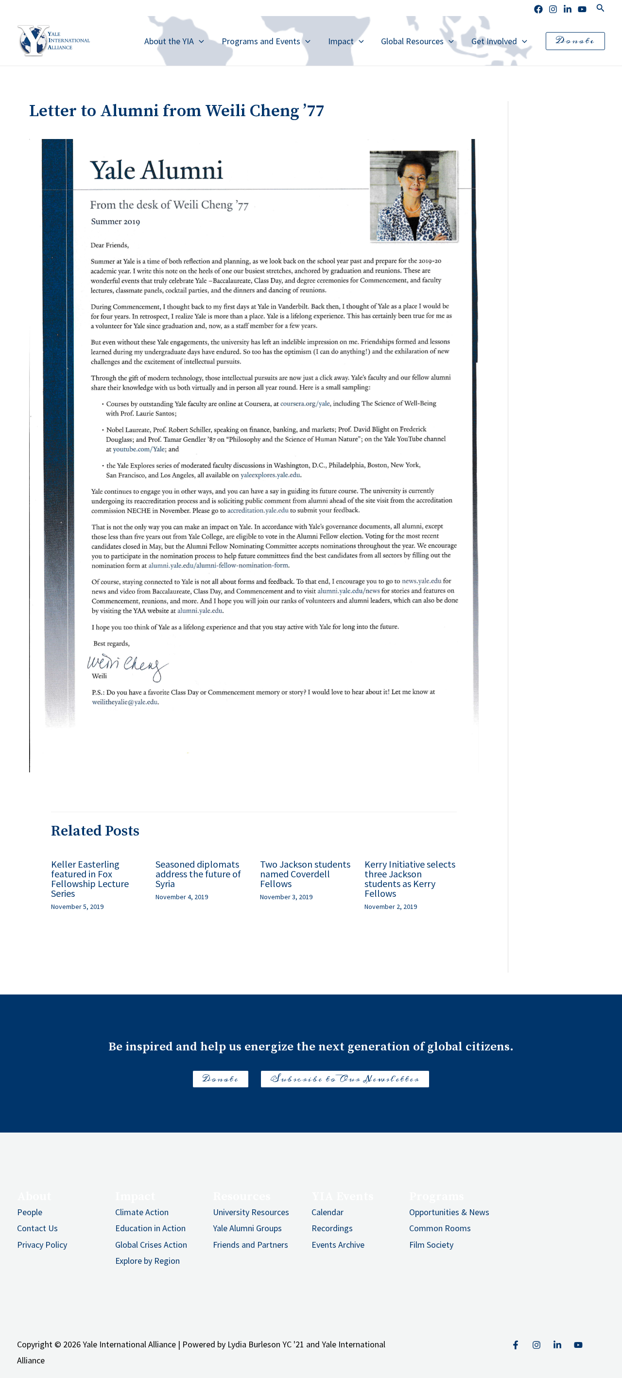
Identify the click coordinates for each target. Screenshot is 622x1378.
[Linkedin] (557, 1345)
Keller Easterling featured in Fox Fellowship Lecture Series (90, 878)
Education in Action (150, 1228)
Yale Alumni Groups (247, 1228)
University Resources (251, 1212)
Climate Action (142, 1212)
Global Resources (412, 41)
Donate (221, 1079)
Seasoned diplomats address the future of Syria (198, 874)
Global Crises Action (151, 1244)
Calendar (327, 1212)
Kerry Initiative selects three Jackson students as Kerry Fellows (409, 878)
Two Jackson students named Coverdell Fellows (305, 874)
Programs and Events (261, 41)
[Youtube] (582, 9)
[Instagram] (553, 9)
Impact (341, 41)
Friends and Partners (250, 1244)
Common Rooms (440, 1228)
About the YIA (169, 41)
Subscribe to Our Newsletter (345, 1079)
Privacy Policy (42, 1244)
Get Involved (494, 41)
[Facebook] (538, 9)
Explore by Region (147, 1260)
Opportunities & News (449, 1212)
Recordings (332, 1228)
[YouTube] (578, 1345)
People (29, 1212)
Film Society (431, 1244)
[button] (600, 8)
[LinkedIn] (567, 9)
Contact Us (37, 1228)
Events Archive (337, 1244)
